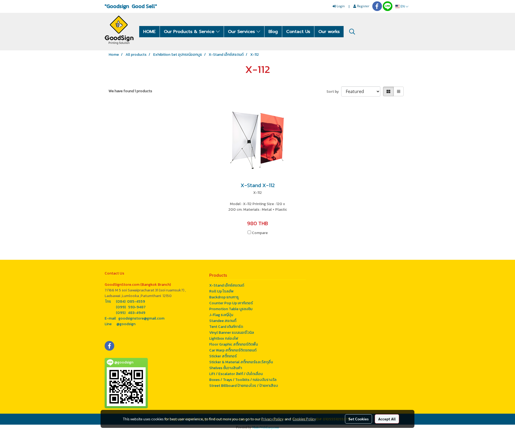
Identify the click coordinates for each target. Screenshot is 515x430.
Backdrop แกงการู (224, 297)
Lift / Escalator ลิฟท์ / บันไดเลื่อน (236, 374)
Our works (329, 31)
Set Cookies (358, 418)
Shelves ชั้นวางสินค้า (225, 368)
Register (362, 6)
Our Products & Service (190, 31)
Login (340, 6)
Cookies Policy (304, 418)
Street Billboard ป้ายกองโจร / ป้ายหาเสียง (243, 385)
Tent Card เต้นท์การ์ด (226, 326)
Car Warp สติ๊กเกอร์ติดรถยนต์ (232, 350)
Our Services (242, 31)
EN (403, 6)
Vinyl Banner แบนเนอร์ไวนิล (231, 332)
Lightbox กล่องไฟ (223, 338)
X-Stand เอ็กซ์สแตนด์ (226, 285)
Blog (273, 31)
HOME (149, 31)
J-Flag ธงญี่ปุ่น (221, 315)
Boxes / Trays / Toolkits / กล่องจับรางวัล (243, 380)
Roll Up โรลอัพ (221, 291)
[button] (352, 32)
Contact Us (298, 31)
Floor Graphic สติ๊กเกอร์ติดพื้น (233, 344)
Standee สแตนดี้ (222, 321)
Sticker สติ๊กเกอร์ (223, 356)
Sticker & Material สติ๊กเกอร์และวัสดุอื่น (241, 362)
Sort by (333, 91)
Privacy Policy (272, 418)
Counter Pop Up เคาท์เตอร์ (231, 303)
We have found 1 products (130, 91)
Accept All (387, 418)
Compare (260, 233)
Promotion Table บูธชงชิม (230, 309)
